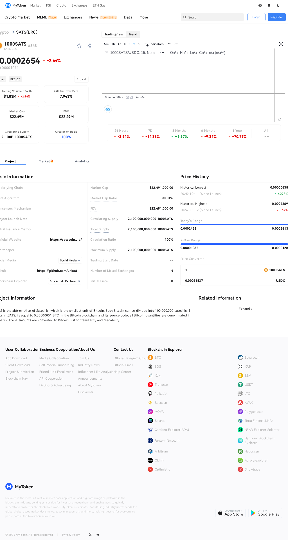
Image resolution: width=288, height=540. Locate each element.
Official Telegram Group (131, 358)
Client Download (17, 365)
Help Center (122, 371)
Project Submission (19, 371)
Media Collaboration (54, 358)
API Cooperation (51, 378)
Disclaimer (86, 392)
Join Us (83, 358)
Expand (81, 79)
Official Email (123, 365)
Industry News (89, 365)
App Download (16, 358)
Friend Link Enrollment (56, 371)
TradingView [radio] (114, 34)
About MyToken (89, 385)
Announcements (90, 378)
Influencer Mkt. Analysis (95, 371)
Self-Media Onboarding (56, 365)
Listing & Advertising (55, 385)
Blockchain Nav (16, 378)
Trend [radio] (133, 34)
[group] (120, 34)
